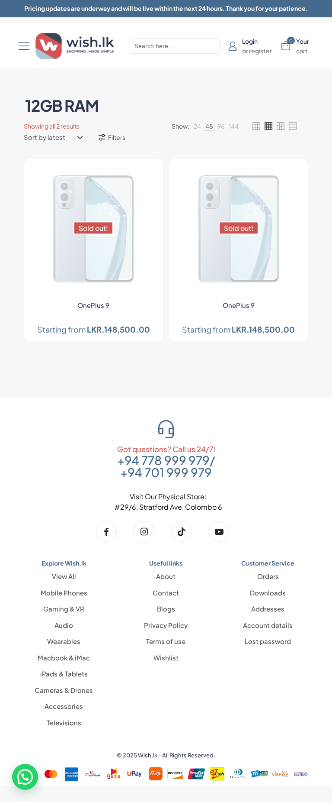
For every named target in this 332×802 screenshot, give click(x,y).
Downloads (268, 593)
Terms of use (165, 641)
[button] (25, 777)
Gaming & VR (63, 609)
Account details (268, 625)
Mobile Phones (64, 593)
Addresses (267, 609)
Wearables (63, 641)
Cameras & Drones (64, 690)
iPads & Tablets (64, 673)
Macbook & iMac (64, 657)
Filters (116, 137)
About (166, 576)
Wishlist (166, 657)
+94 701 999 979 (166, 472)
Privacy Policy (166, 625)
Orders (268, 576)
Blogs (166, 609)
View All (64, 576)
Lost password (268, 641)
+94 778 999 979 (163, 460)
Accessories (64, 706)
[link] (197, 126)
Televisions (64, 722)
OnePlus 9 (93, 305)
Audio (63, 625)
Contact (166, 593)
